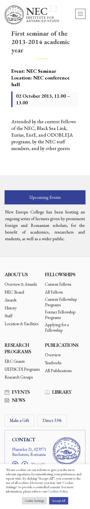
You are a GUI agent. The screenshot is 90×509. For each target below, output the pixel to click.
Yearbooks (53, 362)
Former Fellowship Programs (60, 314)
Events (21, 392)
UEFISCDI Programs (22, 369)
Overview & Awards (21, 284)
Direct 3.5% (52, 420)
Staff (8, 316)
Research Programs (18, 348)
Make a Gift (19, 420)
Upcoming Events (45, 197)
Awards (11, 300)
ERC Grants (15, 361)
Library (62, 392)
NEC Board (14, 292)
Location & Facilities (22, 323)
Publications (61, 345)
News (18, 400)
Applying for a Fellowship (57, 327)
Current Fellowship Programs (61, 302)
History (11, 308)
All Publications (58, 370)
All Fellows (54, 292)
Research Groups (19, 377)
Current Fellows (58, 284)
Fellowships (60, 274)
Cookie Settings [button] (34, 501)
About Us (16, 274)
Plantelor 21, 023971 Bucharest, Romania (29, 452)
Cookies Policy (57, 491)
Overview (52, 355)
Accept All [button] (58, 501)
